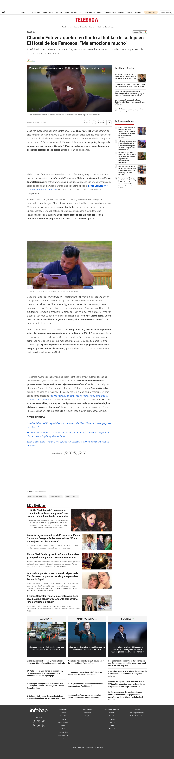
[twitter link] (38, 721)
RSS (63, 738)
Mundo (99, 12)
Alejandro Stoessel (73, 27)
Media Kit (112, 729)
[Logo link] (87, 20)
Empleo (87, 716)
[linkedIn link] (43, 725)
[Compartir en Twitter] (94, 122)
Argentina (36, 12)
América (63, 712)
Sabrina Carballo (72, 497)
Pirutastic (92, 27)
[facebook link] (34, 721)
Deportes (121, 12)
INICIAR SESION (165, 12)
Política (129, 12)
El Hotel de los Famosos (37, 497)
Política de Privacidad (136, 716)
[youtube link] (34, 725)
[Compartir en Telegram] (103, 122)
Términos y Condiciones (136, 712)
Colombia (58, 12)
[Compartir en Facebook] (89, 122)
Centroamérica (89, 12)
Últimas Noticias (110, 12)
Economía (137, 12)
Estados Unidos (47, 12)
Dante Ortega (109, 27)
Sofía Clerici (100, 27)
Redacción (87, 712)
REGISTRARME (151, 12)
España (66, 12)
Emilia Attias (84, 27)
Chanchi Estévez (56, 497)
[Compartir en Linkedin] (99, 122)
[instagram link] (43, 721)
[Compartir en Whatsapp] (85, 122)
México (73, 12)
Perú (80, 12)
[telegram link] (38, 725)
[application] (69, 88)
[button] (4, 12)
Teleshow (31, 32)
